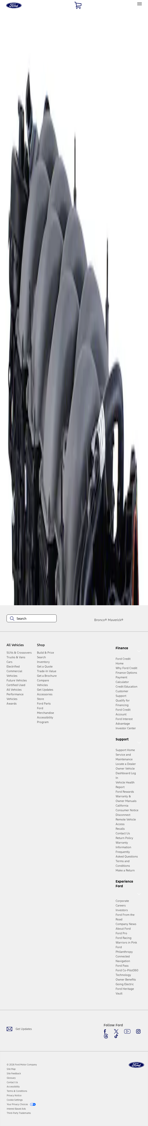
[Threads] (106, 1036)
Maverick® (115, 620)
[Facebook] (106, 1031)
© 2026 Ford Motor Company (22, 1064)
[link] (11, 1069)
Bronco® (100, 620)
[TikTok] (116, 1036)
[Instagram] (138, 1031)
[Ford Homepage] (136, 1065)
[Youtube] (127, 1031)
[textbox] (31, 618)
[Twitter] (116, 1031)
